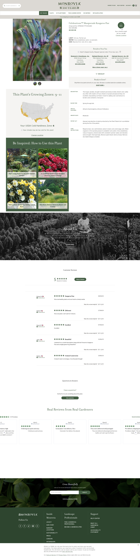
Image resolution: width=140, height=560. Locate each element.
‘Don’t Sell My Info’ (67, 551)
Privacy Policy (63, 555)
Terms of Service (51, 555)
